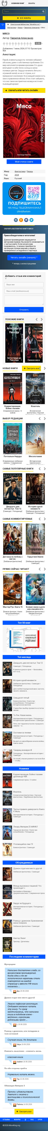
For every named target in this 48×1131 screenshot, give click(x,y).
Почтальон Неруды (13, 456)
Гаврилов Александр (32, 28)
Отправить (24, 310)
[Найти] (43, 11)
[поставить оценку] (6, 44)
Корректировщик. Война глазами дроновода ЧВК (12, 407)
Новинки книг (17, 3)
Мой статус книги (24, 161)
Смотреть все (33, 368)
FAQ (32, 1120)
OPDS (40, 1120)
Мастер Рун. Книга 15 (13, 607)
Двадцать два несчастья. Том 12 (12, 508)
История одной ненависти (35, 508)
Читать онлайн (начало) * (24, 257)
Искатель (35, 406)
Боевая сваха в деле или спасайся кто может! (35, 608)
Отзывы (6, 1120)
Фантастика (20, 171)
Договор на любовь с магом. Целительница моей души (13, 558)
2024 (17, 175)
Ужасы (30, 171)
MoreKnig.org (4, 3)
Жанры (31, 3)
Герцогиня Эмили (35, 557)
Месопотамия (35, 456)
